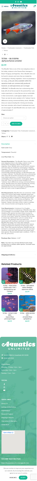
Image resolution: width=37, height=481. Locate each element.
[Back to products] (5, 54)
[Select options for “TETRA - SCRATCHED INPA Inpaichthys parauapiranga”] (3, 310)
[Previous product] (2, 54)
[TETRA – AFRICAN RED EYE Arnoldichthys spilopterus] (27, 303)
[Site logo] (19, 6)
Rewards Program (7, 414)
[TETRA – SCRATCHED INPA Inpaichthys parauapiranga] (9, 303)
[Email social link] (12, 136)
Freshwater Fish (29, 48)
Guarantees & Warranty (9, 421)
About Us (4, 403)
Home (3, 48)
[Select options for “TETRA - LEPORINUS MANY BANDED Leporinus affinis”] (21, 282)
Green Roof (5, 424)
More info (13, 477)
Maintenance (5, 410)
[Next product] (7, 54)
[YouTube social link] (20, 1)
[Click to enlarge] (5, 41)
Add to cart (16, 123)
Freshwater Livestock (15, 48)
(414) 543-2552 (8, 358)
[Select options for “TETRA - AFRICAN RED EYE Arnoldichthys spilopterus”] (21, 310)
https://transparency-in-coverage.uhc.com (15, 463)
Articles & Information (8, 407)
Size (2, 114)
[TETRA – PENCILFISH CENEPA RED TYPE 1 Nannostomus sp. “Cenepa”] (9, 276)
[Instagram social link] (18, 1)
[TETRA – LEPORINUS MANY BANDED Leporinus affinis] (27, 276)
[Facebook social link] (16, 1)
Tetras (6, 50)
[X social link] (9, 136)
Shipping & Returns (7, 417)
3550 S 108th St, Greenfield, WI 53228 (15, 355)
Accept (23, 477)
